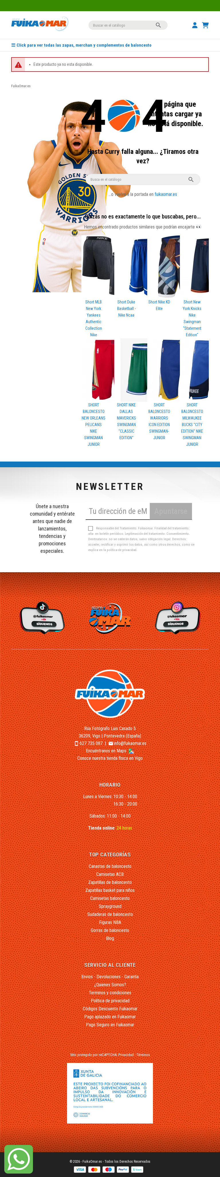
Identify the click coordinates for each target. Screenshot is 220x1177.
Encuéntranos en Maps (106, 750)
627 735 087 (91, 743)
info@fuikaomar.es (130, 743)
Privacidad (126, 1055)
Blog (110, 938)
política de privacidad (121, 550)
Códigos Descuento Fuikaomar (110, 1008)
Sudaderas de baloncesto (110, 914)
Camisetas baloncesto (110, 898)
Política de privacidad (110, 1000)
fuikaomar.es (166, 194)
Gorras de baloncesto (110, 930)
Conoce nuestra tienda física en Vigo (110, 758)
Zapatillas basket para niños (110, 890)
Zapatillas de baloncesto (110, 882)
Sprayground (110, 906)
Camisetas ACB (110, 874)
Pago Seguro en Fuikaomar (110, 1024)
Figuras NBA (110, 922)
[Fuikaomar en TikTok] (41, 617)
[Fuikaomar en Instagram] (179, 617)
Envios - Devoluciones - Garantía (110, 976)
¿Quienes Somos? (110, 984)
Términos (143, 1055)
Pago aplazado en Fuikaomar (110, 1016)
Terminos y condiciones (110, 992)
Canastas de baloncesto (110, 866)
